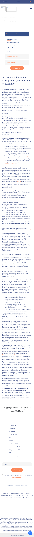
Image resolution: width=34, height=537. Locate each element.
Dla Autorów (12, 17)
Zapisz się (17, 470)
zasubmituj (18, 139)
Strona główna (5, 17)
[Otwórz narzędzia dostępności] (30, 533)
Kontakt (17, 413)
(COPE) (18, 181)
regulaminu (22, 475)
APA (28, 157)
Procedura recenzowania (10, 163)
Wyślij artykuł (17, 68)
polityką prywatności (16, 477)
